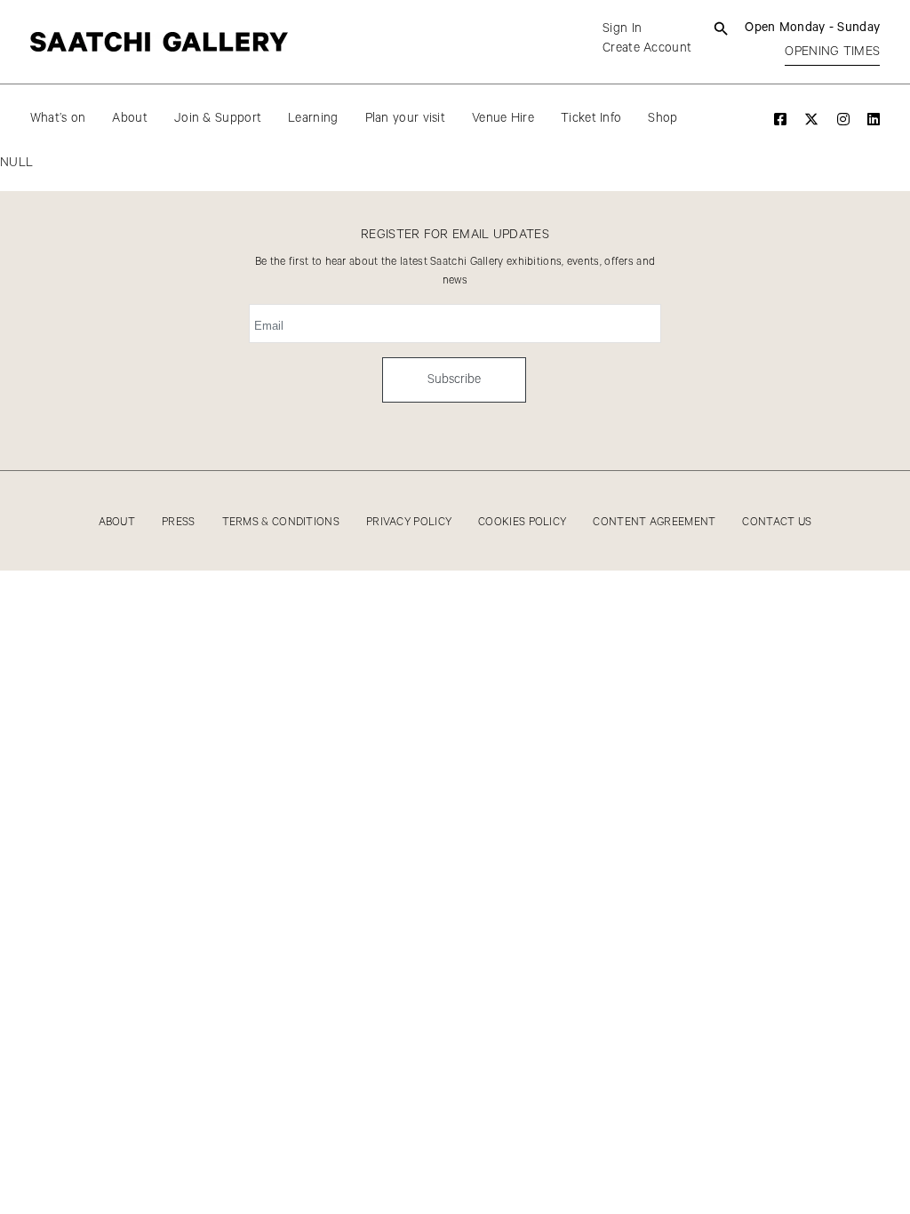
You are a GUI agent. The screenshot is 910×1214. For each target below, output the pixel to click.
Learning (313, 118)
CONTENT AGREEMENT (654, 522)
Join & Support (217, 118)
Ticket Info (591, 118)
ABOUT (117, 522)
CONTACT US (776, 522)
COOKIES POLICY (522, 522)
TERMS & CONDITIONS (280, 522)
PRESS (179, 522)
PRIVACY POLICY (408, 522)
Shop (662, 118)
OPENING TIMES (832, 51)
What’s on (58, 118)
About (130, 118)
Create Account (647, 48)
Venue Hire (503, 118)
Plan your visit (405, 118)
